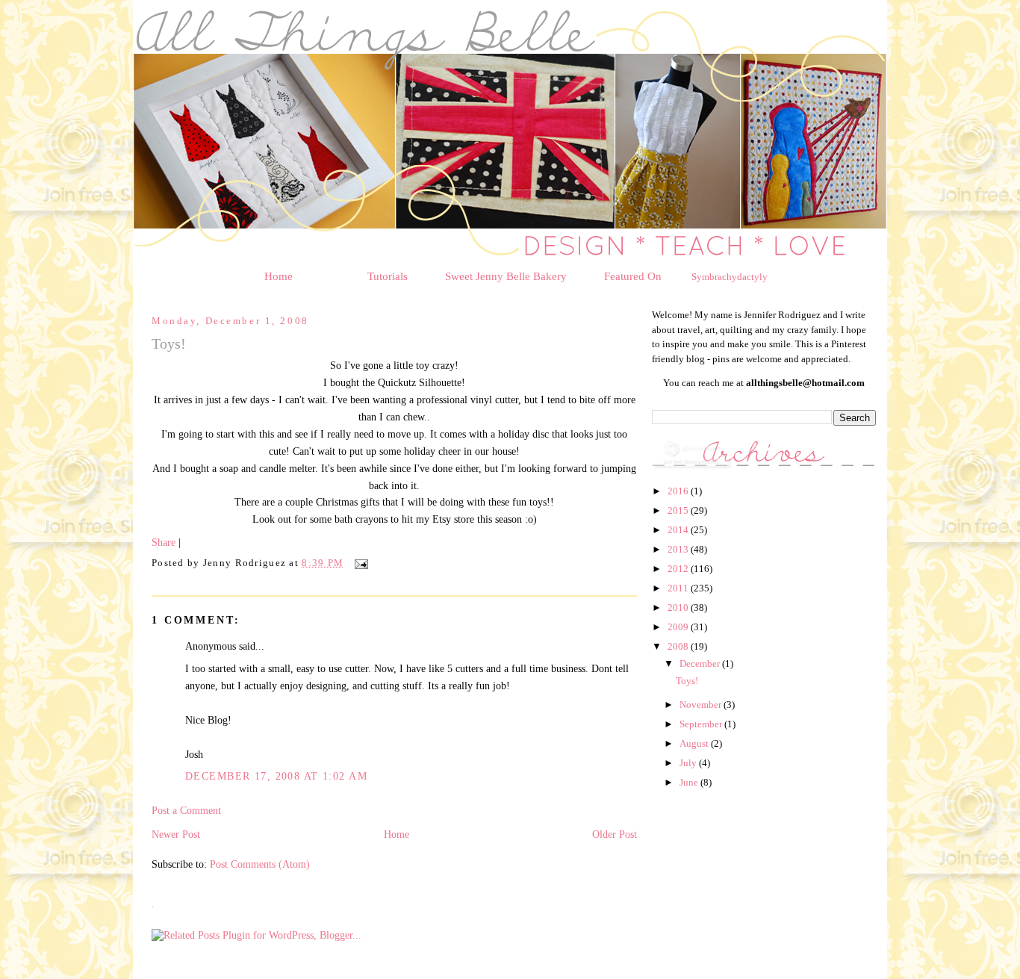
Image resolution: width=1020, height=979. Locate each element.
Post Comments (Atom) (260, 864)
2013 (679, 549)
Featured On (633, 276)
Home (278, 276)
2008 (679, 646)
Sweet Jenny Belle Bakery (506, 276)
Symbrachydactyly (729, 276)
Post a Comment (186, 810)
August (695, 743)
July (689, 762)
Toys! (687, 680)
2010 (679, 607)
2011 (679, 588)
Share (163, 542)
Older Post (614, 834)
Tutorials (387, 276)
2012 (679, 568)
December (701, 663)
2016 (679, 491)
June (690, 782)
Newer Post (176, 834)
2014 (679, 529)
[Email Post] (359, 563)
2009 (679, 627)
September (702, 724)
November (702, 704)
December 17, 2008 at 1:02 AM (276, 776)
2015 (679, 510)
